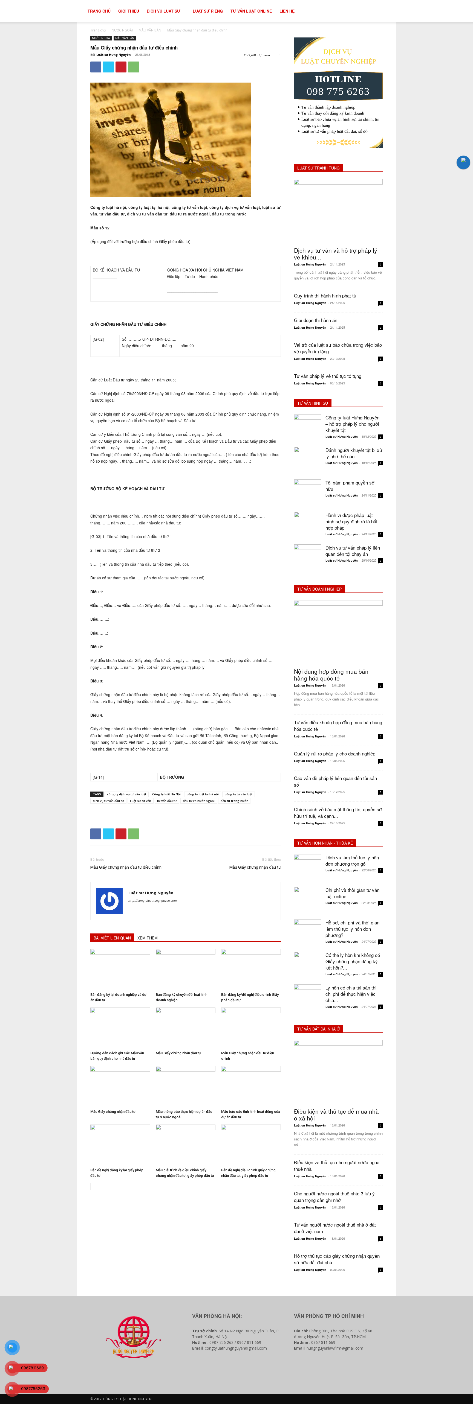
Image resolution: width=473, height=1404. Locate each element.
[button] (394, 11)
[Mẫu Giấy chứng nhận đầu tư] (185, 1028)
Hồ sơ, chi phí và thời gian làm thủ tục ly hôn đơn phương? (352, 928)
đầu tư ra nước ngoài (199, 801)
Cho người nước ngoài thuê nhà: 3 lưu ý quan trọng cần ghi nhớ (334, 1196)
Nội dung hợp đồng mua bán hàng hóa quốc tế (331, 674)
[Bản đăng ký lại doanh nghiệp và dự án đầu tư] (120, 969)
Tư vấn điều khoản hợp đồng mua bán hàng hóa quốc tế (338, 725)
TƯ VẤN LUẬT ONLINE (251, 11)
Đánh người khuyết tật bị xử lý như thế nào (353, 453)
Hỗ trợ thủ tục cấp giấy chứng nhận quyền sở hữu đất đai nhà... (337, 1259)
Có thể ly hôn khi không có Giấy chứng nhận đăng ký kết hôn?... (352, 961)
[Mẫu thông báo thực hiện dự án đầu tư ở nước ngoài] (185, 1086)
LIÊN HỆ (287, 11)
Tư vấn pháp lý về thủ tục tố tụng (327, 375)
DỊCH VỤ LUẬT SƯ (163, 11)
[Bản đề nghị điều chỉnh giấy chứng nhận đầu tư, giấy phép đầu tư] (251, 1145)
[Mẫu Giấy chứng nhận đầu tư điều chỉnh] (251, 1028)
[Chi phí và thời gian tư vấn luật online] (307, 900)
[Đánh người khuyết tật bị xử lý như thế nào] (307, 460)
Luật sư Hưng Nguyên (113, 54)
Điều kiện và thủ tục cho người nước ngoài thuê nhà (337, 1165)
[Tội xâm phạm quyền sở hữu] (307, 493)
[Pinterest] (121, 67)
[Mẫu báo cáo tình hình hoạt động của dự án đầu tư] (251, 1086)
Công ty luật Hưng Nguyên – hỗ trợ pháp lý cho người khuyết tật (352, 423)
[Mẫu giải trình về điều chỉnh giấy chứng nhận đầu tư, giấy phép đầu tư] (185, 1145)
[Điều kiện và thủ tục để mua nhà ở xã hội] (338, 1072)
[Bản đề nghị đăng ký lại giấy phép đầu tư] (120, 1145)
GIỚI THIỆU (128, 11)
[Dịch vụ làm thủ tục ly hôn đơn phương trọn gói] (307, 867)
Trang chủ (98, 30)
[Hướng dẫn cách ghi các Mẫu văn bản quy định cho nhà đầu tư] (120, 1028)
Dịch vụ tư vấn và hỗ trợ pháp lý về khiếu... (335, 253)
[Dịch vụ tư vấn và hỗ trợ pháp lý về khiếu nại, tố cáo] (338, 211)
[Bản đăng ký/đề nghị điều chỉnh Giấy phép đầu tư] (251, 969)
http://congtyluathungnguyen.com (152, 901)
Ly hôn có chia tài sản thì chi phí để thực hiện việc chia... (351, 993)
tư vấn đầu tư (167, 801)
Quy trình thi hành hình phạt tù (325, 295)
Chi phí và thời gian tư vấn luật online (352, 893)
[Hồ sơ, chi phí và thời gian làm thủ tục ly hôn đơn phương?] (307, 933)
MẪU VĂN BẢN (150, 30)
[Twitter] (108, 67)
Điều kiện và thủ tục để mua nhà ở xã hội (336, 1114)
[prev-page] (93, 1186)
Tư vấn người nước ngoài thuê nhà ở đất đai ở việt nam (335, 1227)
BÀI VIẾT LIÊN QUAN (112, 938)
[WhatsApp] (133, 67)
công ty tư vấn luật (238, 794)
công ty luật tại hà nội (203, 794)
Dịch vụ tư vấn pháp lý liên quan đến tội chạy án (352, 550)
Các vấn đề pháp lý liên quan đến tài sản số (335, 781)
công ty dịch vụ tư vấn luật (126, 794)
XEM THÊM (147, 938)
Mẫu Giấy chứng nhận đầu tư (255, 867)
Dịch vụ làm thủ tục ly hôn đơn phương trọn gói (352, 860)
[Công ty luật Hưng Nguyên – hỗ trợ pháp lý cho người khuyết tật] (307, 428)
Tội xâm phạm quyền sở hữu (349, 485)
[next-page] (102, 1186)
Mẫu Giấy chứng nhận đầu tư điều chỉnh (125, 867)
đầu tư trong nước (234, 801)
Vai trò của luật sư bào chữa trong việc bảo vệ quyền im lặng (338, 348)
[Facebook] (95, 67)
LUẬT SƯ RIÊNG (208, 11)
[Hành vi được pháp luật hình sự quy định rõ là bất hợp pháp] (307, 525)
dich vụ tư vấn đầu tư (108, 801)
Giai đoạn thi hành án (315, 320)
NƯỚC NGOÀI (122, 30)
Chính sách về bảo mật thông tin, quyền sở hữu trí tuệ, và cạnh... (338, 812)
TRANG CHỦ (99, 11)
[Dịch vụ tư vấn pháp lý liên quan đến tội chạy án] (307, 558)
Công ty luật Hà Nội (166, 794)
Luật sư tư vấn (140, 801)
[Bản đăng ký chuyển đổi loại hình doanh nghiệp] (185, 969)
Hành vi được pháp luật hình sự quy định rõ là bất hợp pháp (351, 521)
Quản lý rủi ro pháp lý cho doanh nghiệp (334, 753)
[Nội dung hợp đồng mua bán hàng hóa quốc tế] (338, 632)
